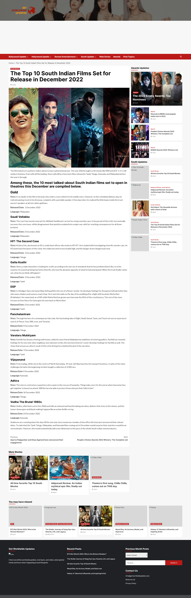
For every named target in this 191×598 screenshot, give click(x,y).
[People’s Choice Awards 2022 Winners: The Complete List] (140, 133)
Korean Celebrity (51, 524)
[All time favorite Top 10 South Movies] (28, 468)
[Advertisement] (95, 37)
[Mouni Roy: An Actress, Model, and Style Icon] (130, 516)
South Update (87, 57)
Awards (116, 57)
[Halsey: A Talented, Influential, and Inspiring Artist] (165, 516)
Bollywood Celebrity (122, 524)
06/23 (54, 492)
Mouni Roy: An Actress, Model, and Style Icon (84, 569)
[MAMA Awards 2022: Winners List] (140, 150)
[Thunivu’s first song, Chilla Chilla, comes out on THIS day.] (109, 468)
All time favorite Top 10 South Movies (165, 173)
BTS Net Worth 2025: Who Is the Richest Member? (86, 554)
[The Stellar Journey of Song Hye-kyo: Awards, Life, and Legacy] (60, 516)
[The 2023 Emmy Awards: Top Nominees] (156, 89)
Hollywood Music (156, 524)
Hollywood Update (40, 57)
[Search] (181, 57)
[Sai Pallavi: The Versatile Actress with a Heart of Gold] (140, 208)
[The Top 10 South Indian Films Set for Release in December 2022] (140, 226)
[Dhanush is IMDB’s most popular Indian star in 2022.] (140, 115)
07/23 (14, 489)
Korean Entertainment (65, 57)
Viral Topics (129, 57)
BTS (12, 524)
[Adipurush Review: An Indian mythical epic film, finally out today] (69, 468)
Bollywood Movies (57, 477)
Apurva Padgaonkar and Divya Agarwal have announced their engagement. (36, 440)
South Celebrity (155, 204)
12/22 (14, 85)
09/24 (49, 534)
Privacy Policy (131, 583)
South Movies (15, 69)
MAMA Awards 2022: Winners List (164, 150)
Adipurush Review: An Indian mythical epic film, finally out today (66, 486)
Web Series (104, 57)
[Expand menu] (27, 57)
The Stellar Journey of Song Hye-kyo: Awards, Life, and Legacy (91, 559)
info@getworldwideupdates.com (137, 576)
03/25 (14, 534)
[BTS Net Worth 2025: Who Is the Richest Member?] (25, 516)
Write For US (130, 580)
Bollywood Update (17, 57)
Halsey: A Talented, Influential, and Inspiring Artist (86, 573)
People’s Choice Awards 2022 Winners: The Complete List (102, 438)
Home (11, 63)
